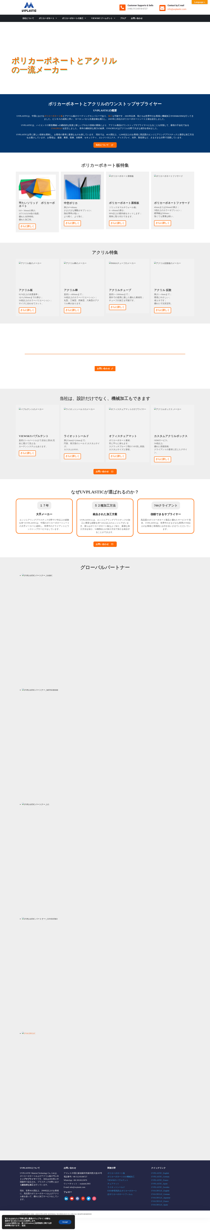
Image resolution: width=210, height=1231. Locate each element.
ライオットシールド (116, 1187)
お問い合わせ (137, 18)
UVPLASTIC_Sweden (160, 1187)
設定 (24, 1225)
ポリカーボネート (46, 18)
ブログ (123, 18)
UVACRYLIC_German (160, 1194)
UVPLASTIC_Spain (159, 1184)
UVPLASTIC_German (160, 1177)
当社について (28, 18)
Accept (65, 1222)
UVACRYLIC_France (160, 1201)
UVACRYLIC (56, 128)
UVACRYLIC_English (160, 1191)
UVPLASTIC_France (159, 1180)
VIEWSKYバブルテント (117, 1180)
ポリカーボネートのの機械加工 (121, 1177)
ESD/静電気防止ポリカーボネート (122, 1191)
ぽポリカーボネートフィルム (120, 1194)
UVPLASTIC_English (160, 1173)
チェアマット (113, 1184)
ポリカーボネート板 (53, 116)
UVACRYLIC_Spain (159, 1205)
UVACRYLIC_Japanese (160, 1198)
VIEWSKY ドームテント (102, 18)
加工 (110, 116)
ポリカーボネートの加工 (72, 18)
